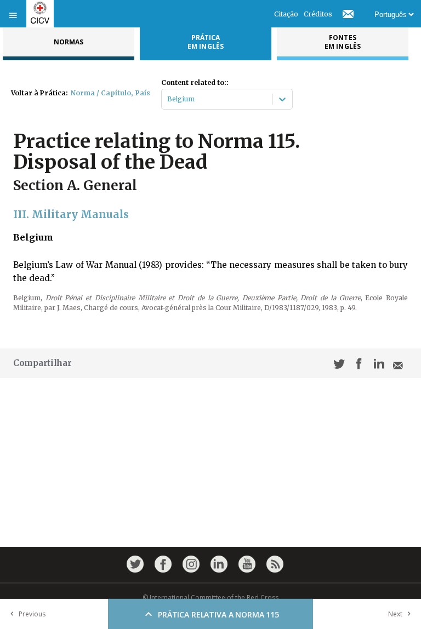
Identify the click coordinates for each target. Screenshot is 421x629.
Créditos (318, 14)
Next (395, 614)
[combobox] (168, 99)
